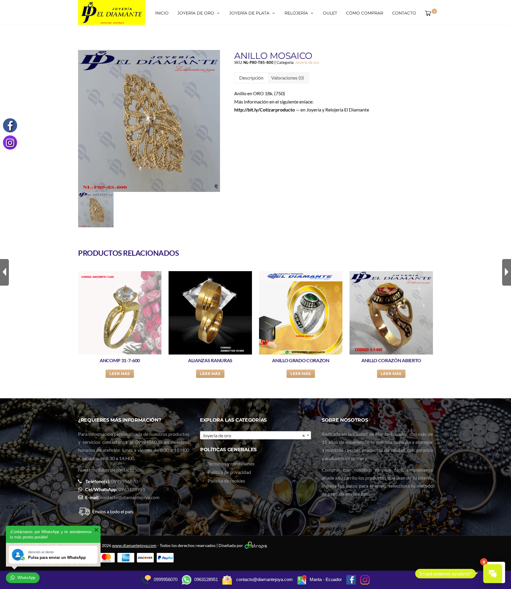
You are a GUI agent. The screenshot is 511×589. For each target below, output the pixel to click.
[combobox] (255, 435)
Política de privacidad (229, 472)
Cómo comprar (364, 13)
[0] (427, 13)
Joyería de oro (195, 13)
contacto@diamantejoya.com (129, 497)
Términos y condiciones (231, 463)
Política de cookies (226, 480)
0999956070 (148, 442)
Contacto (404, 13)
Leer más (119, 373)
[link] (264, 109)
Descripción (251, 77)
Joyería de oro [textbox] (254, 435)
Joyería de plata (249, 13)
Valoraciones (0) (287, 77)
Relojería (296, 13)
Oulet (330, 13)
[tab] (251, 77)
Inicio (162, 13)
